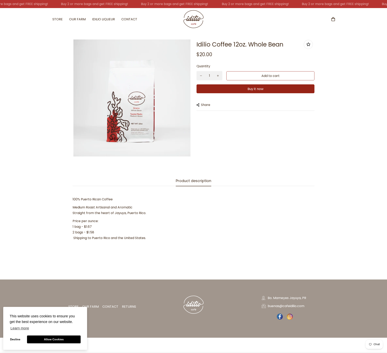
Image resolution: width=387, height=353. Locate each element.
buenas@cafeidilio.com (286, 306)
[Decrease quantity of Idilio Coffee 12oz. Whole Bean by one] (201, 75)
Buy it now (255, 89)
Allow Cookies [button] (54, 339)
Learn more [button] (19, 328)
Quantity (203, 66)
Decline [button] (15, 339)
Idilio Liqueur (103, 19)
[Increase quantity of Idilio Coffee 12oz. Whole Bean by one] (217, 75)
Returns (129, 306)
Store (57, 19)
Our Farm (77, 19)
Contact (129, 19)
